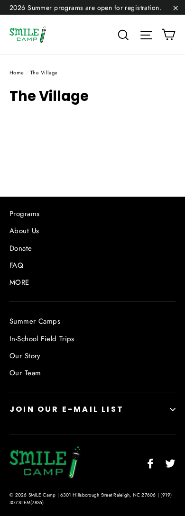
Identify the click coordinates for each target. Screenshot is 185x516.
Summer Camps (34, 321)
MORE (19, 282)
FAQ (16, 265)
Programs (24, 213)
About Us (24, 231)
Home (16, 72)
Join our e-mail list (66, 409)
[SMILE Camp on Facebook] (150, 462)
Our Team (25, 373)
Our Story (25, 356)
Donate (20, 248)
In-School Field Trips (41, 339)
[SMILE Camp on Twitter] (170, 462)
